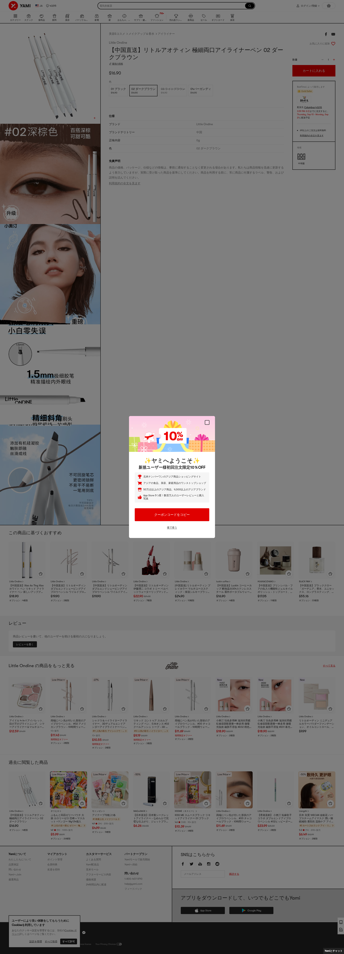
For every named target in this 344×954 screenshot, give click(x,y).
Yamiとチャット (334, 950)
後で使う (172, 527)
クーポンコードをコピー (172, 514)
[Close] (207, 422)
